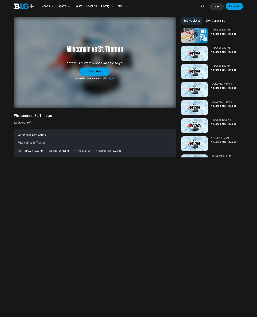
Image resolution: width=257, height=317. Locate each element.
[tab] (191, 21)
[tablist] (204, 21)
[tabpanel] (212, 92)
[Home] (24, 6)
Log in (110, 78)
